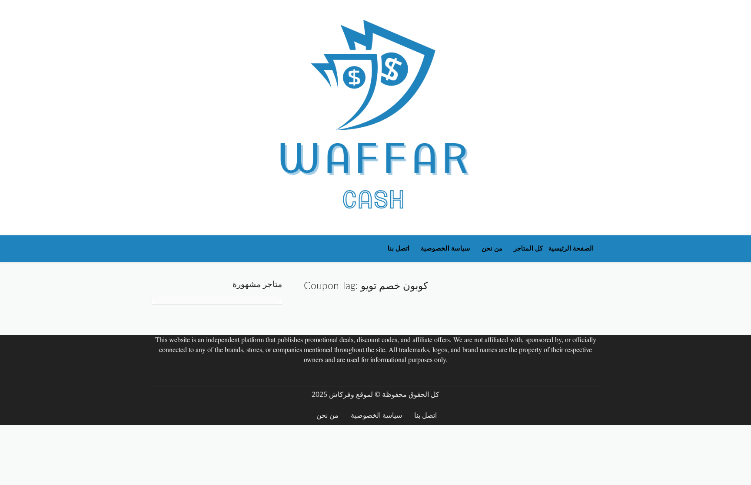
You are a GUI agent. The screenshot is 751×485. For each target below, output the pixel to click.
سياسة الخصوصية (445, 248)
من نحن (492, 248)
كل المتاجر (528, 248)
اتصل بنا (398, 248)
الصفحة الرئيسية (571, 248)
